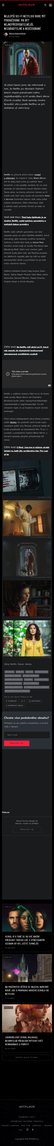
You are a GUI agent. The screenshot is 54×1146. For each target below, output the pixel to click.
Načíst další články (27, 1057)
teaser (28, 679)
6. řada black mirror (36, 687)
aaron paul (41, 679)
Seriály (9, 45)
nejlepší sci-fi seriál (17, 691)
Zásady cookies (10, 1126)
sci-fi (29, 672)
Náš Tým (25, 1126)
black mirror (30, 676)
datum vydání (13, 676)
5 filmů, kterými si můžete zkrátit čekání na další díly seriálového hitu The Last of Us (26, 451)
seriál (20, 672)
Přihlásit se (16, 743)
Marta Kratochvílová (17, 33)
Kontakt (37, 1126)
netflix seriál (13, 683)
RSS (21, 1130)
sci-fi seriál (31, 683)
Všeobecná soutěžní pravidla (27, 1121)
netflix (10, 672)
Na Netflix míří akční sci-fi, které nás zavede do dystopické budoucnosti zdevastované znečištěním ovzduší (26, 351)
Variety (13, 422)
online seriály (14, 687)
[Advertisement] (27, 142)
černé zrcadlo (14, 679)
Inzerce (48, 1126)
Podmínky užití (27, 1117)
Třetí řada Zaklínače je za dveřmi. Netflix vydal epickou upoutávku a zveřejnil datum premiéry (25, 221)
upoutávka (41, 672)
